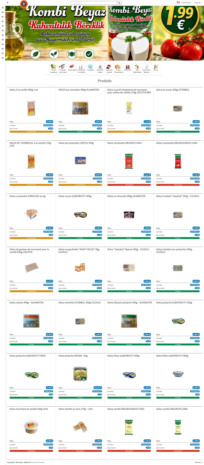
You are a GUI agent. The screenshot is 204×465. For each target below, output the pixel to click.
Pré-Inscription (186, 3)
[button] (7, 2)
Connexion (197, 3)
